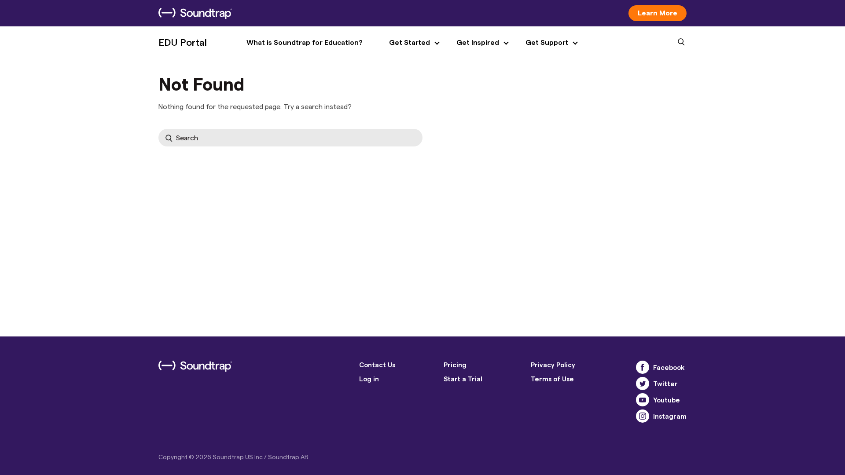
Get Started (409, 42)
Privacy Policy (553, 365)
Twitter (665, 383)
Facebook (669, 367)
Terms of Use (552, 379)
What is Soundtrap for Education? (304, 42)
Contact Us (377, 365)
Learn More (657, 12)
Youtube (666, 400)
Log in (369, 379)
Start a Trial (463, 379)
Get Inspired (477, 42)
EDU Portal (182, 42)
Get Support (546, 42)
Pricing (455, 365)
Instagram (670, 416)
